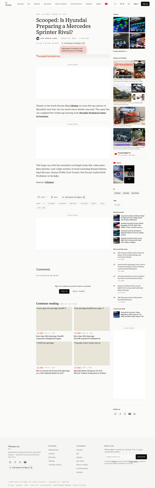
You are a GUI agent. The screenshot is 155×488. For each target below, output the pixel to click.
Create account (79, 291)
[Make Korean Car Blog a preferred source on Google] (134, 414)
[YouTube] (130, 414)
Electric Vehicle (61, 4)
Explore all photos (120, 51)
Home (38, 14)
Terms (114, 461)
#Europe (117, 205)
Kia (29, 4)
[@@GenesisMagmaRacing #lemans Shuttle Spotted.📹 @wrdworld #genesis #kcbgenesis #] (129, 174)
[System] (129, 4)
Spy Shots (47, 4)
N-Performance (76, 4)
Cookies (19, 485)
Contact (51, 454)
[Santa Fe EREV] (137, 41)
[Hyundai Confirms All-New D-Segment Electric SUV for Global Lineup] (121, 24)
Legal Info (34, 485)
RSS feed (52, 457)
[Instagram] (115, 414)
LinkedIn (62, 203)
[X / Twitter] (125, 414)
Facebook (51, 203)
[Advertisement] (73, 83)
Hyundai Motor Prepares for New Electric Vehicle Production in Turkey (90, 371)
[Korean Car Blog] (8, 4)
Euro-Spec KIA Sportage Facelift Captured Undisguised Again (50, 337)
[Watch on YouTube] (106, 4)
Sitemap (52, 461)
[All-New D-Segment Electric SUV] (137, 24)
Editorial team (54, 450)
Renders (89, 4)
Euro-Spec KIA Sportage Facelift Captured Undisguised (87, 337)
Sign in (136, 4)
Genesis (37, 4)
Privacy (11, 485)
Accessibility (46, 485)
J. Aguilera (64, 482)
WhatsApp (73, 203)
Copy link (41, 208)
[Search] (115, 4)
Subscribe (141, 457)
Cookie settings (79, 485)
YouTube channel (55, 465)
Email (103, 203)
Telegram (84, 203)
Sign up (145, 4)
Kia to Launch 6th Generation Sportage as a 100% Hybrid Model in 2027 (53, 371)
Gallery (98, 4)
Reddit (94, 203)
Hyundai (20, 4)
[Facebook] (120, 414)
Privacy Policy (133, 461)
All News (46, 14)
